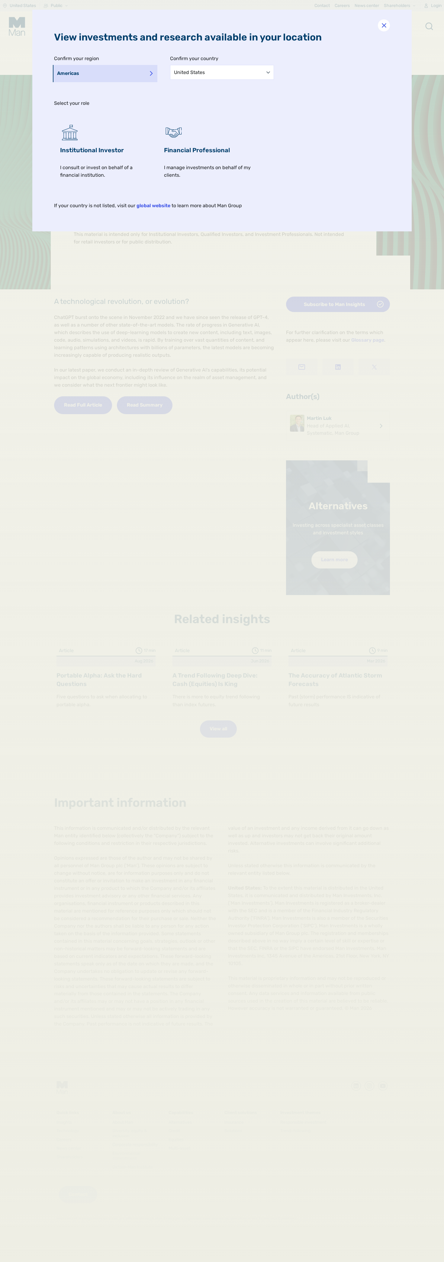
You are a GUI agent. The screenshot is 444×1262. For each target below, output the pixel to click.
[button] (106, 151)
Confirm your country (194, 58)
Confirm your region (76, 58)
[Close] (384, 25)
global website (153, 205)
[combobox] (222, 72)
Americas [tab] (68, 73)
